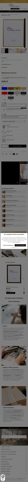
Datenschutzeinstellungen (8, 245)
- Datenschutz (14, 247)
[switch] (3, 480)
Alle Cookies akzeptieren (20, 245)
